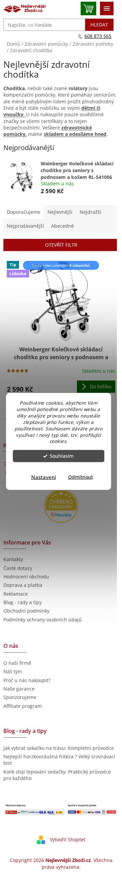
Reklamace (15, 594)
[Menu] (107, 8)
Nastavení (43, 477)
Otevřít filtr (61, 245)
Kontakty (13, 559)
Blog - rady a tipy (22, 602)
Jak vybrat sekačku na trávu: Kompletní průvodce (58, 748)
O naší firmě (17, 663)
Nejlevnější (60, 212)
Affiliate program (22, 706)
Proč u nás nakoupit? (26, 680)
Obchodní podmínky (26, 611)
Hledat (99, 24)
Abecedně (62, 226)
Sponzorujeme (19, 697)
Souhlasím (62, 456)
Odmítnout (80, 477)
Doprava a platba (22, 585)
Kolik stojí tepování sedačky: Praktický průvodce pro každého (57, 774)
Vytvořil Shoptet (67, 839)
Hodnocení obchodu (26, 576)
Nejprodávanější (25, 226)
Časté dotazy (17, 568)
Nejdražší (90, 212)
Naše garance (19, 688)
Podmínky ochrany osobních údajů (42, 619)
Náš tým (12, 671)
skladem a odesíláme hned (75, 134)
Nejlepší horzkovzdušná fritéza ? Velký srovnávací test (59, 759)
